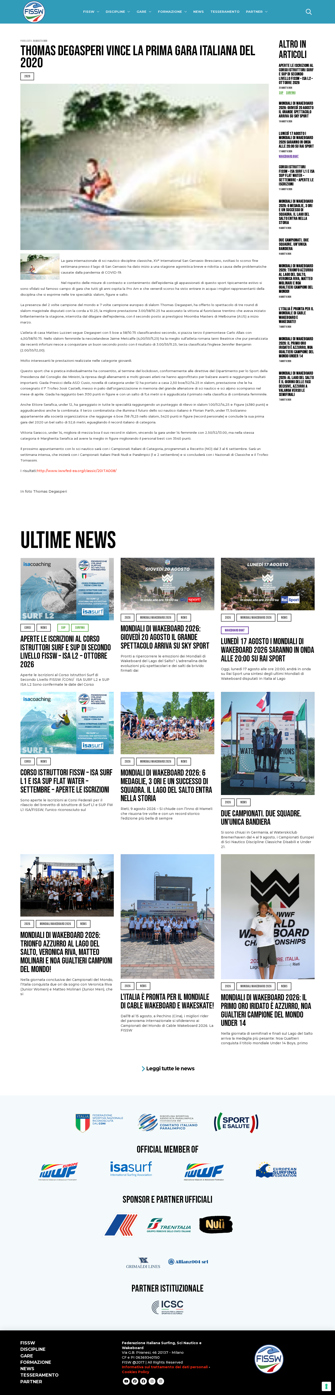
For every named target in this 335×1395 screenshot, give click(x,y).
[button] (309, 12)
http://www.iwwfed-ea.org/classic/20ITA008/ (76, 471)
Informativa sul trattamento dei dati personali (165, 1367)
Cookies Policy (135, 1372)
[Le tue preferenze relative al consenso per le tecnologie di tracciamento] (326, 1386)
